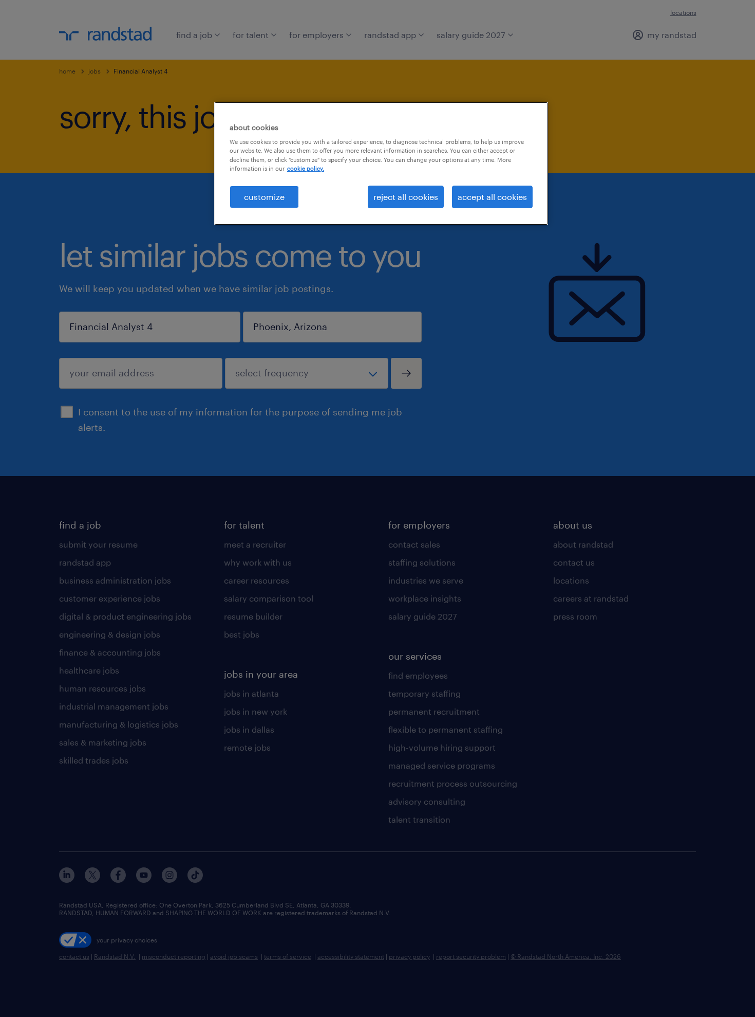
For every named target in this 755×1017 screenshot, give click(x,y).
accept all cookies (492, 197)
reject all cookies (405, 197)
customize (264, 197)
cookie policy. (305, 168)
